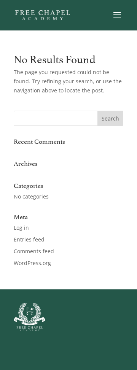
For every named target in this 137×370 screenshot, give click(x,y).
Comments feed (34, 251)
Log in (21, 227)
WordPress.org (32, 263)
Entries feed (29, 239)
